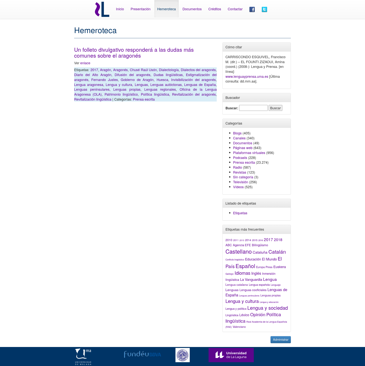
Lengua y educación (269, 301)
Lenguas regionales (160, 89)
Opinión (257, 314)
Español (245, 266)
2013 (242, 240)
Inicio (120, 8)
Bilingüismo (260, 245)
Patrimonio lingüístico (121, 94)
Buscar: (231, 108)
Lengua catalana (236, 284)
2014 (248, 240)
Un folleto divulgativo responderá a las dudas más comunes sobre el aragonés (134, 52)
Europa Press (264, 267)
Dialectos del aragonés (198, 69)
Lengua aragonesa (88, 84)
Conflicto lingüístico (234, 259)
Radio (237, 167)
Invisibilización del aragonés (193, 79)
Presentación (141, 8)
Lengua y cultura (119, 84)
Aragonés (120, 69)
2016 (260, 240)
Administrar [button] (280, 339)
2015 (254, 240)
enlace (85, 62)
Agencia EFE (242, 245)
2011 (236, 240)
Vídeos (238, 186)
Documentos (192, 8)
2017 (94, 69)
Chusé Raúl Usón (143, 69)
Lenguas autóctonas (166, 84)
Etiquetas (240, 212)
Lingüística (231, 315)
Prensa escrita (144, 99)
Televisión (240, 181)
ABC (228, 245)
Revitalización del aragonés (194, 94)
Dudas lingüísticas (168, 74)
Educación (253, 258)
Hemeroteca (166, 8)
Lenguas (141, 84)
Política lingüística (155, 94)
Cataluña (260, 252)
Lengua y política (235, 308)
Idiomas (242, 272)
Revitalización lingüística (92, 99)
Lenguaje (276, 285)
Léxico (244, 314)
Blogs (237, 132)
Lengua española (259, 285)
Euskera (279, 266)
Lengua (270, 279)
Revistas (239, 172)
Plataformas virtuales (249, 152)
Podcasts (240, 157)
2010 (228, 240)
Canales (239, 137)
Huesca (162, 79)
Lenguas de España (200, 84)
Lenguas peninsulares (92, 89)
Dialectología (169, 69)
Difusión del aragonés (132, 74)
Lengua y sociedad (267, 307)
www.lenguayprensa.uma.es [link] (246, 76)
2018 (278, 239)
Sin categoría (243, 176)
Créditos (214, 8)
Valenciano (239, 327)
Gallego (229, 273)
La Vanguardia (251, 279)
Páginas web (242, 147)
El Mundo (269, 258)
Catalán (277, 251)
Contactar (235, 8)
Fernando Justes (104, 79)
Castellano (238, 251)
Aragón (105, 69)
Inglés (256, 273)
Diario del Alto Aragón (92, 74)
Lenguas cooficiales (253, 290)
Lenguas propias (126, 89)
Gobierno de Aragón (137, 79)
